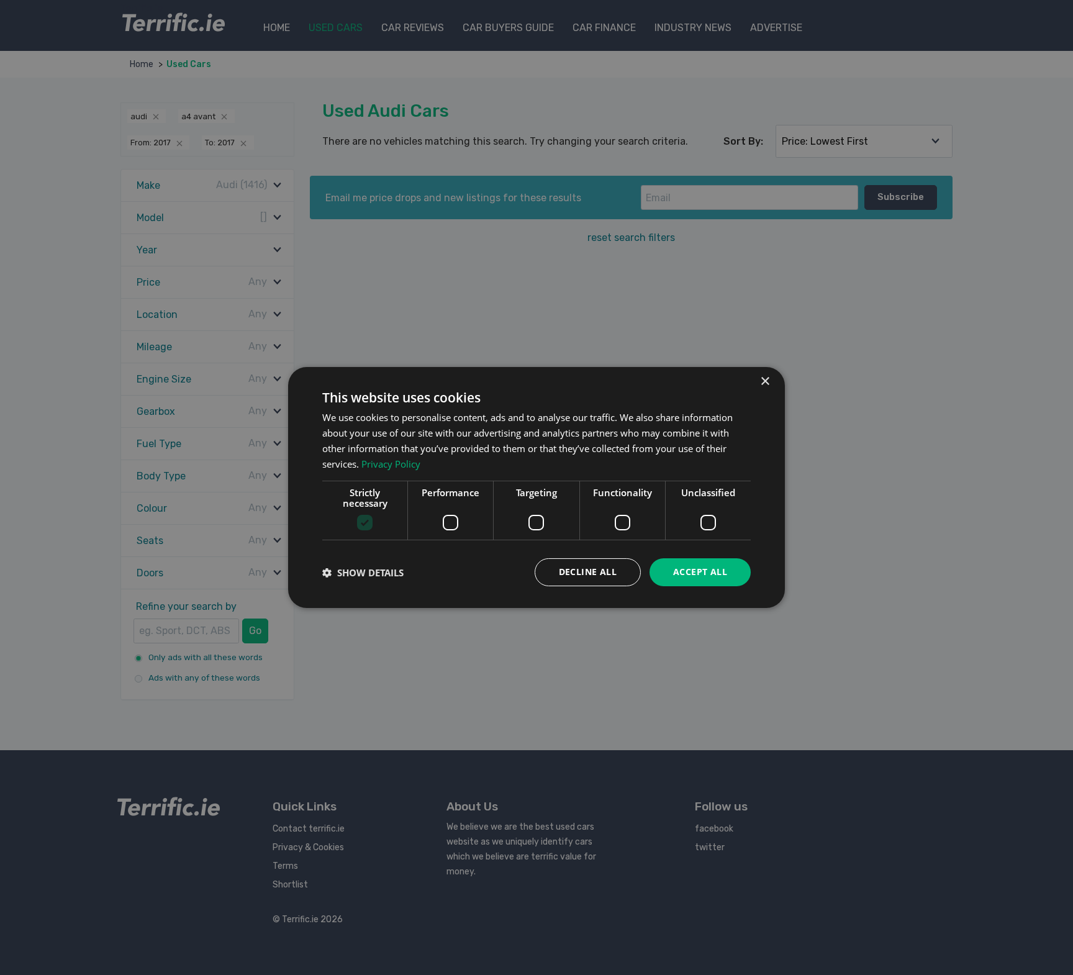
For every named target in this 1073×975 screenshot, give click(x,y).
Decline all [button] (588, 572)
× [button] (764, 381)
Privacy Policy (390, 464)
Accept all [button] (700, 572)
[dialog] (536, 487)
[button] (363, 572)
